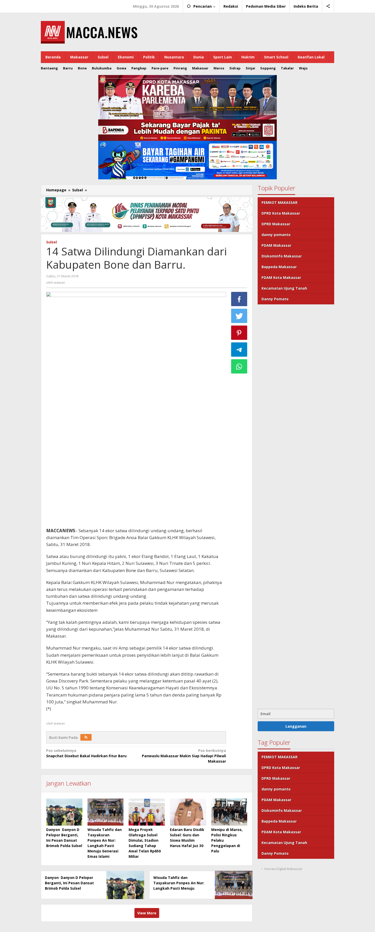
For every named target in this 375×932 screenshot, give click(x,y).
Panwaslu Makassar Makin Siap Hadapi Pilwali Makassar (184, 756)
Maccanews (58, 4)
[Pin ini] (239, 333)
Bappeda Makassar (279, 266)
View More (146, 913)
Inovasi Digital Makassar (283, 868)
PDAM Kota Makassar (281, 277)
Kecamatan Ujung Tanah (284, 288)
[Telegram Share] (239, 349)
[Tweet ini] (239, 316)
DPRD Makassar (275, 223)
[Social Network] (328, 6)
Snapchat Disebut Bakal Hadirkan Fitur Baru (86, 753)
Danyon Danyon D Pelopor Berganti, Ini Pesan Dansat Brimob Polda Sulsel (69, 883)
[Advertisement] (296, 505)
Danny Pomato (275, 298)
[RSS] (86, 737)
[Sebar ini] (239, 299)
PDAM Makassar (276, 245)
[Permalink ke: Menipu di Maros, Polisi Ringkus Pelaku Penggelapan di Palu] (229, 812)
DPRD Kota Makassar (280, 213)
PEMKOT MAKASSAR (279, 202)
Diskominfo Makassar (281, 256)
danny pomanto (276, 234)
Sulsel (51, 242)
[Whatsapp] (239, 366)
